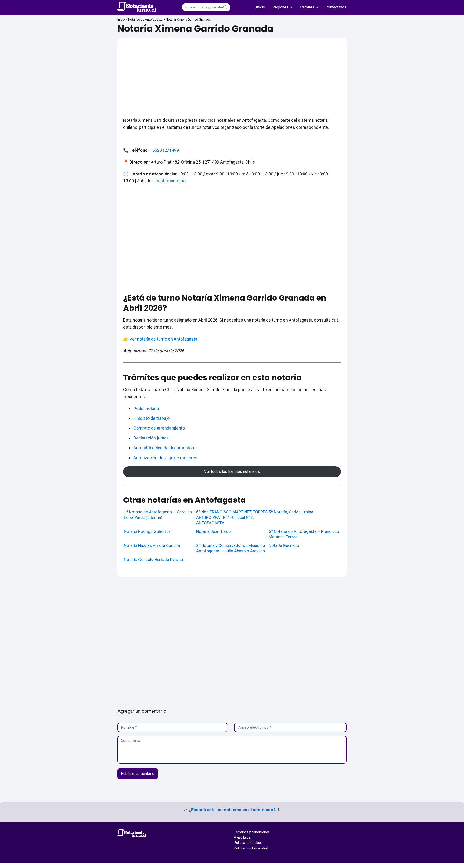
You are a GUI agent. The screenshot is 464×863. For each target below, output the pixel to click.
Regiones (280, 7)
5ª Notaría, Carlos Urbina (291, 511)
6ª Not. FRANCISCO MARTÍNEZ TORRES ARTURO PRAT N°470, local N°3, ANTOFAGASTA (232, 517)
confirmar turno (171, 180)
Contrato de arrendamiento (159, 428)
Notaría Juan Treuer (214, 531)
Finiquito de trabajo (151, 418)
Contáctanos (336, 7)
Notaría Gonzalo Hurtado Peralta (153, 559)
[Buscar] (225, 7)
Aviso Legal (242, 837)
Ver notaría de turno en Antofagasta (163, 338)
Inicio (260, 7)
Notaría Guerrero (284, 545)
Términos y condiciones (252, 832)
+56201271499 (164, 150)
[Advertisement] (232, 72)
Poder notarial (146, 408)
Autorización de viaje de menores (165, 457)
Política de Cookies (248, 843)
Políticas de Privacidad (251, 848)
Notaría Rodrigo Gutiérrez (147, 531)
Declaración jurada (151, 437)
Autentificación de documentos (163, 447)
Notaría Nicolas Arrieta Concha (152, 545)
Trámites (307, 7)
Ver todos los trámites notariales (232, 471)
